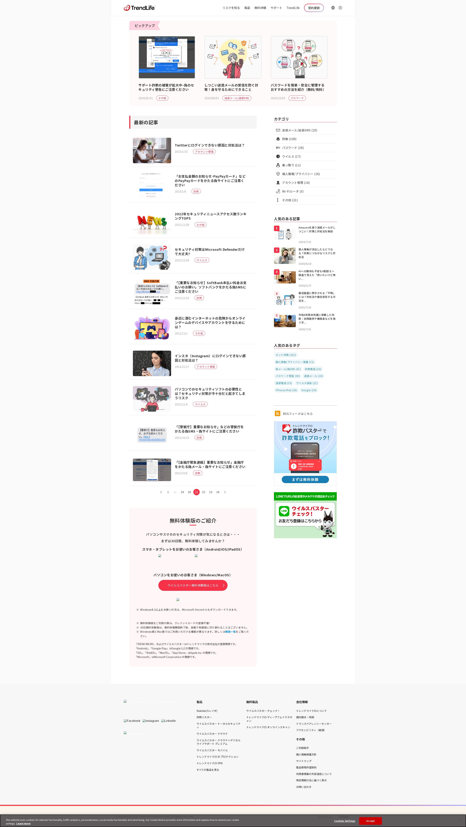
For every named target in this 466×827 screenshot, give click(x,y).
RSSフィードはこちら (297, 413)
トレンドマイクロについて (311, 711)
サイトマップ (303, 761)
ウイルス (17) (291, 156)
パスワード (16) (293, 147)
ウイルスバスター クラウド (212, 733)
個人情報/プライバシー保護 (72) (295, 362)
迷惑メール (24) (313, 376)
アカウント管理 (204, 151)
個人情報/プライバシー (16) (301, 174)
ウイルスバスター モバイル (212, 750)
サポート (276, 7)
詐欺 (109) (289, 139)
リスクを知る (231, 7)
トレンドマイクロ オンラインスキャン (268, 727)
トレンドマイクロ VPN (209, 763)
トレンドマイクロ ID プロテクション (217, 756)
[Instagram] (151, 721)
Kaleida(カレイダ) (207, 711)
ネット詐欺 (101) (286, 355)
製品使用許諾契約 (306, 767)
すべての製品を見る (208, 770)
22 (203, 492)
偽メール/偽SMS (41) (288, 369)
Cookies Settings (344, 821)
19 (182, 492)
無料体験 (260, 7)
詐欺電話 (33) (313, 369)
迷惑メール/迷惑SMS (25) (299, 130)
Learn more (23, 823)
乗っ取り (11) (291, 165)
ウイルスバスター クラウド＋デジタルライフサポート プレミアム (218, 742)
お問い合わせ (303, 787)
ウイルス (202, 260)
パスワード (297, 98)
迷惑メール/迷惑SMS (236, 98)
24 (217, 492)
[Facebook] (132, 721)
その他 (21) (290, 200)
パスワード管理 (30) (288, 376)
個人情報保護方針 (306, 754)
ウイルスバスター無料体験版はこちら (193, 585)
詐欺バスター (204, 717)
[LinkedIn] (168, 721)
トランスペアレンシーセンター (314, 723)
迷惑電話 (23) (284, 383)
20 (189, 492)
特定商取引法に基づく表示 (311, 780)
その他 (162, 98)
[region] (233, 820)
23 (210, 492)
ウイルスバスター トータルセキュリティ (218, 725)
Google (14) (309, 390)
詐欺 (196, 191)
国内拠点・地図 (305, 717)
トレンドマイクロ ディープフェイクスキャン (269, 719)
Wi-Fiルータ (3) (293, 191)
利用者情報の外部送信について (314, 774)
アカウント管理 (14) (296, 182)
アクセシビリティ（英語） (311, 730)
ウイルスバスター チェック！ (263, 711)
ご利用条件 (302, 748)
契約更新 (314, 8)
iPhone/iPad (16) (286, 390)
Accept (370, 821)
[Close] (460, 820)
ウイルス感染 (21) (307, 383)
